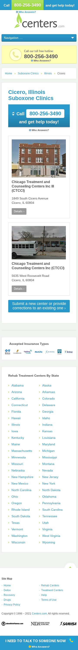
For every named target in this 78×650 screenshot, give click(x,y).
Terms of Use (49, 599)
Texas (15, 522)
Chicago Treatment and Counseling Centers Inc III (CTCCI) (33, 186)
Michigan (48, 451)
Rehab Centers (50, 585)
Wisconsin (18, 542)
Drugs (7, 599)
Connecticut (19, 405)
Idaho (46, 418)
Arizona (16, 392)
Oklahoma (49, 496)
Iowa (14, 431)
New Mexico (19, 483)
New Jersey (50, 477)
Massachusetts (21, 451)
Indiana (47, 424)
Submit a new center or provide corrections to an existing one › (39, 305)
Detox (7, 590)
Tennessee (49, 516)
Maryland (48, 444)
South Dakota (20, 516)
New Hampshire (22, 477)
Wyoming (48, 542)
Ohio (14, 496)
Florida (16, 411)
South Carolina (52, 509)
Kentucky (17, 437)
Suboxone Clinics (28, 73)
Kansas (47, 431)
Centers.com (39, 20)
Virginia (47, 529)
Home (8, 73)
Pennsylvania (51, 503)
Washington (19, 536)
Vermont (17, 529)
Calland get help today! (38, 117)
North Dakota (51, 490)
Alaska (46, 385)
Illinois (48, 73)
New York (48, 483)
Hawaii (16, 418)
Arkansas (48, 392)
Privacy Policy (12, 604)
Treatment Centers (52, 590)
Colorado (48, 398)
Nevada (47, 470)
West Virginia (51, 536)
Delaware (48, 405)
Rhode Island (20, 509)
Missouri (17, 464)
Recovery (9, 595)
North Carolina (21, 490)
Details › (19, 211)
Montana (48, 464)
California (17, 398)
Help (44, 595)
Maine (15, 444)
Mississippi (49, 457)
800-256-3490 (27, 5)
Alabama (17, 385)
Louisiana (48, 437)
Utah (45, 522)
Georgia (47, 411)
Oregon (16, 503)
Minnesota (18, 457)
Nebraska (18, 470)
